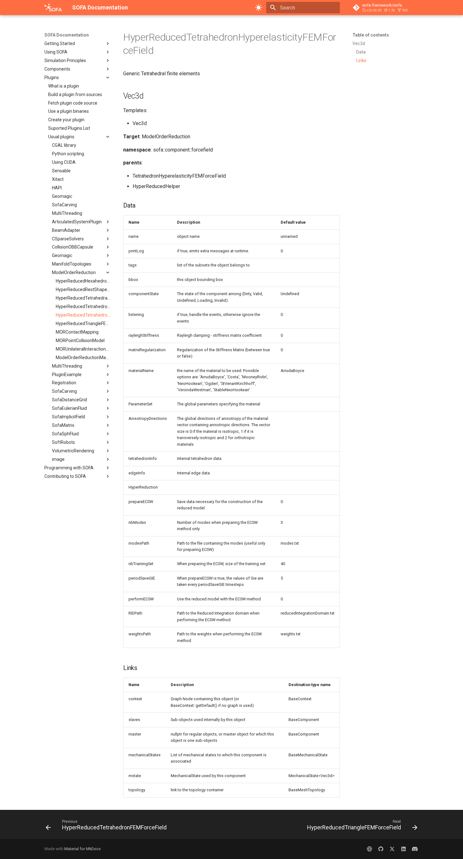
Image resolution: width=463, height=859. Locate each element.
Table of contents (370, 34)
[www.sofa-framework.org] (369, 849)
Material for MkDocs (82, 848)
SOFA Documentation (66, 34)
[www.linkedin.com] (403, 849)
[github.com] (381, 849)
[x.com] (392, 849)
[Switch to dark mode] (258, 7)
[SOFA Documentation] (53, 7)
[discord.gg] (415, 849)
